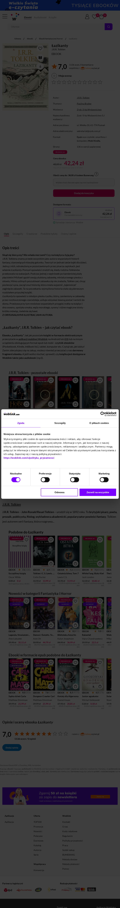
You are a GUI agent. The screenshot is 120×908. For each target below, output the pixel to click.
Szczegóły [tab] (60, 423)
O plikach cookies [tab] (99, 423)
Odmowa (59, 492)
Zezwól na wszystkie (98, 492)
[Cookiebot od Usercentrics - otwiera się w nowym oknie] (102, 414)
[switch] (45, 479)
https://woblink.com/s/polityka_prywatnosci (29, 457)
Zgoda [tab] (20, 423)
